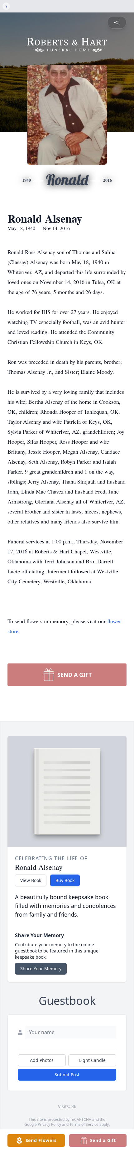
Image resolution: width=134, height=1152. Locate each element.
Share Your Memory (40, 968)
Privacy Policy (49, 1124)
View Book (30, 880)
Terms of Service (83, 1124)
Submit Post (67, 1074)
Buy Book (64, 880)
